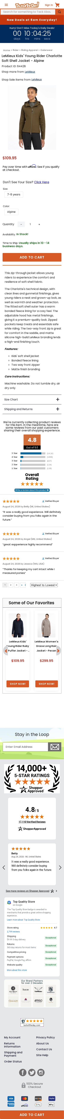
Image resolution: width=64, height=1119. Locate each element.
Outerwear (46, 50)
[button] (13, 194)
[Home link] (7, 50)
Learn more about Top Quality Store (23, 924)
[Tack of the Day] (27, 5)
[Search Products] (59, 12)
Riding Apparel (29, 50)
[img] (32, 821)
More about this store (17, 974)
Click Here (41, 182)
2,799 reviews (13, 936)
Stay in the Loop (32, 739)
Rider (16, 50)
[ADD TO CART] (17, 688)
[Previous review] (4, 872)
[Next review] (60, 872)
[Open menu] (6, 5)
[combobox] (32, 12)
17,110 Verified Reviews (32, 826)
